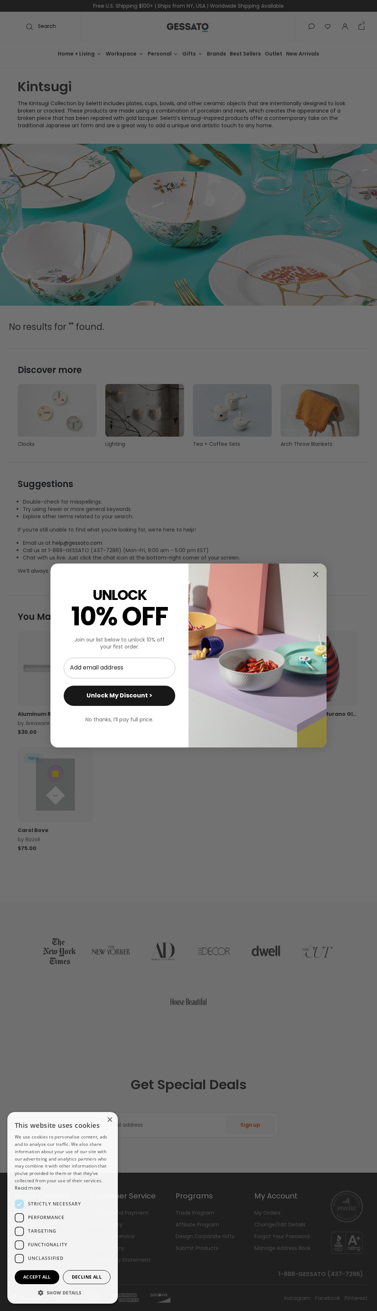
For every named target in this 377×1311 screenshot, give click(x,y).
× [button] (109, 1120)
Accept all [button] (37, 1277)
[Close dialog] (315, 574)
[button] (62, 1292)
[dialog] (62, 1208)
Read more (28, 1188)
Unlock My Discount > (119, 695)
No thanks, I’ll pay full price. (119, 719)
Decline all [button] (87, 1277)
